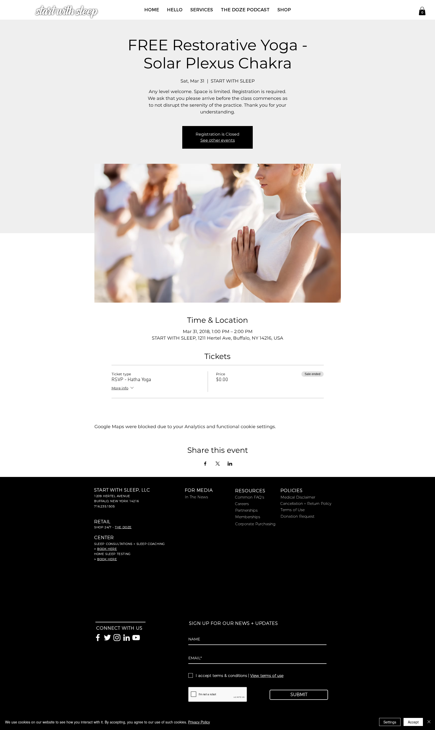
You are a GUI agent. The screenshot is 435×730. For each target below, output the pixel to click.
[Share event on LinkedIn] (230, 464)
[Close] (429, 722)
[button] (422, 11)
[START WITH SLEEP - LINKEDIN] (126, 637)
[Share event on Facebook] (205, 464)
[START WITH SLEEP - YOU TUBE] (136, 637)
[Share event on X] (217, 464)
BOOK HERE (107, 559)
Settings (389, 721)
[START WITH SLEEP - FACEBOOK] (97, 637)
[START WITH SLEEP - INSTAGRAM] (117, 637)
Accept (413, 721)
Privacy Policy (199, 721)
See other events (217, 140)
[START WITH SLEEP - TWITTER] (107, 637)
